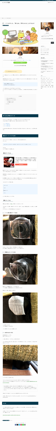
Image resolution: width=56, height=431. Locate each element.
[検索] (53, 0)
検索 (52, 42)
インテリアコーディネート (45, 50)
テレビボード (49, 82)
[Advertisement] (28, 11)
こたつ (46, 78)
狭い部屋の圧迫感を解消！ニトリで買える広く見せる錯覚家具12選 (47, 61)
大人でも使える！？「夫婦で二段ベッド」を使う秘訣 (47, 72)
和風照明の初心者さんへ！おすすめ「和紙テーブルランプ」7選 (47, 69)
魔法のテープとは (11, 101)
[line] (47, 0)
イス (49, 78)
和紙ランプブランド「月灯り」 (27, 60)
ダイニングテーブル (43, 82)
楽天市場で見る (21, 164)
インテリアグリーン (43, 79)
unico (44, 78)
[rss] (51, 0)
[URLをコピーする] (25, 424)
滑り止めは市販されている (11, 98)
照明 (41, 88)
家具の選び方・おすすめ (45, 54)
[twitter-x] (44, 0)
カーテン (48, 79)
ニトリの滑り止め (6, 123)
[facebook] (43, 0)
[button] (15, 424)
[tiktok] (46, 0)
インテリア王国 (6, 2)
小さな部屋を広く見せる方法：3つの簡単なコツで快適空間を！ (47, 64)
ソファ (11, 420)
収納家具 (46, 85)
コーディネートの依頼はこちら (20, 62)
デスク (52, 82)
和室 (49, 85)
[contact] (52, 0)
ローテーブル (42, 85)
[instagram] (45, 0)
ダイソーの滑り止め (7, 124)
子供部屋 (52, 85)
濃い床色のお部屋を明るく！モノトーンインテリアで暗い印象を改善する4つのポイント (47, 66)
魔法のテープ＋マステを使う (11, 99)
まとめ (8, 103)
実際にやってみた (11, 102)
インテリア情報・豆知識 (5, 25)
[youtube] (49, 0)
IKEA (41, 78)
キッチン (51, 79)
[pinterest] (48, 0)
